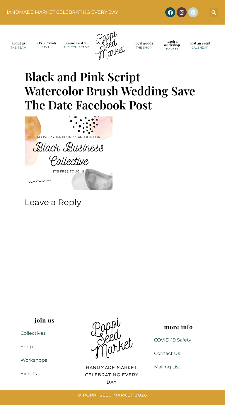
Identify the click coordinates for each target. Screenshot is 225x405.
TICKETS (172, 49)
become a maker (76, 43)
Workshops (34, 360)
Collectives (33, 333)
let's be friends (46, 43)
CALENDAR (200, 47)
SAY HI (46, 47)
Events (29, 373)
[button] (213, 12)
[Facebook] (170, 12)
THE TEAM (18, 47)
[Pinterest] (193, 12)
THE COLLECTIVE (76, 47)
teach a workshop (172, 43)
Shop (27, 346)
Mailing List (167, 367)
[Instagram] (182, 12)
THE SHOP (143, 47)
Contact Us (167, 353)
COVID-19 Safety (172, 340)
